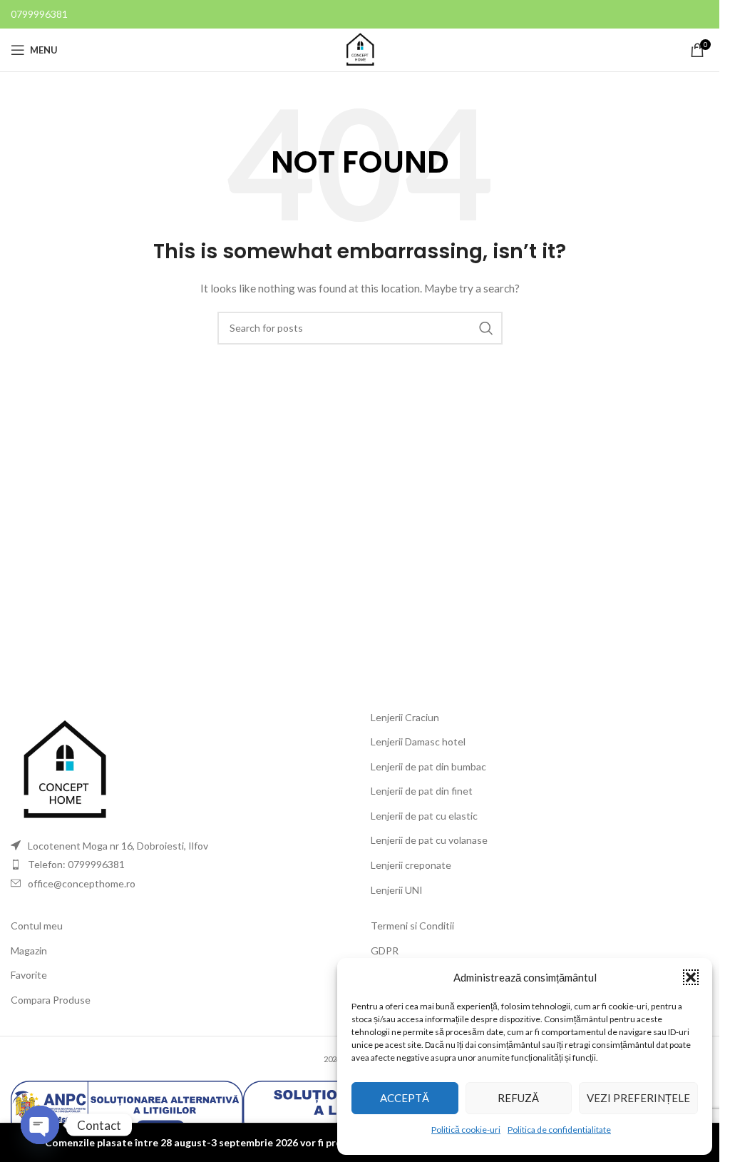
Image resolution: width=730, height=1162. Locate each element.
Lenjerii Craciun (405, 717)
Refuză (518, 1097)
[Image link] (64, 769)
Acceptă (404, 1097)
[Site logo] (360, 49)
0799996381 (39, 14)
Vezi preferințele (638, 1097)
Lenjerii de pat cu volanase (429, 840)
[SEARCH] (486, 328)
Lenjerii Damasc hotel (418, 741)
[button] (691, 977)
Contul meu (37, 925)
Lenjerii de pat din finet (422, 791)
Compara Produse (51, 1000)
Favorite (29, 975)
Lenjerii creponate (411, 865)
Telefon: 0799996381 (76, 864)
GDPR (385, 950)
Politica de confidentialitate (559, 1129)
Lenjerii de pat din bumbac (428, 766)
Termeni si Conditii (412, 925)
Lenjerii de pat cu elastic (424, 816)
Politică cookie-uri (465, 1129)
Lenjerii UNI (397, 890)
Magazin (29, 950)
